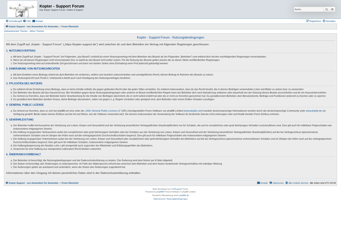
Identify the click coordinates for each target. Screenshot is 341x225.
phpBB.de (184, 195)
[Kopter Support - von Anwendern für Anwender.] (22, 9)
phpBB (160, 192)
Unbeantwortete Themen (16, 31)
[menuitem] (27, 21)
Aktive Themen (37, 31)
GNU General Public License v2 (103, 110)
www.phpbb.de (314, 110)
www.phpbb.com (193, 110)
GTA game (177, 189)
